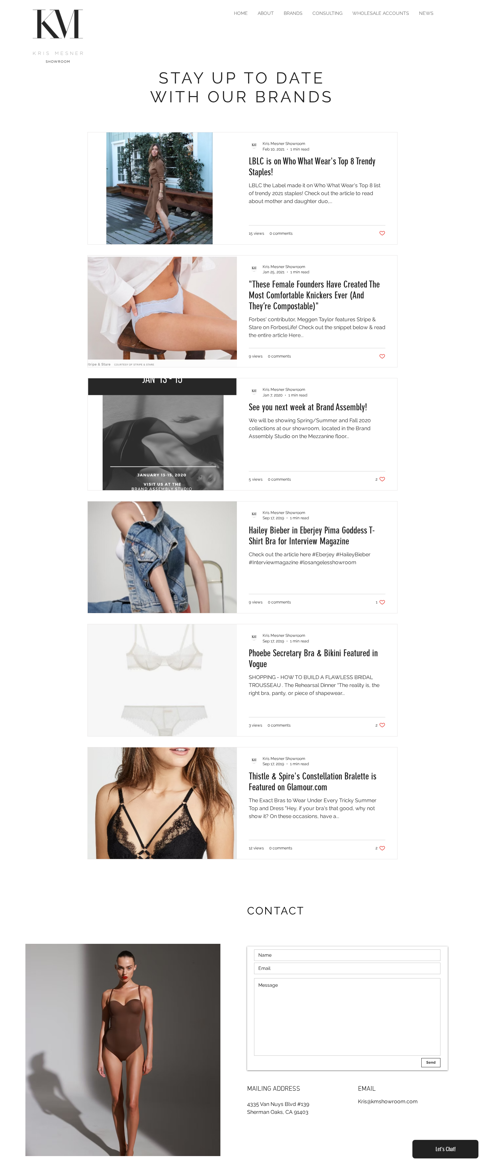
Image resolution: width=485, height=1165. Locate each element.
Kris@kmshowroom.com (388, 1101)
